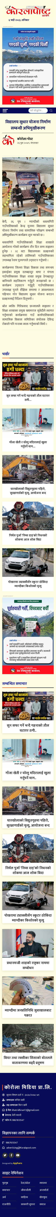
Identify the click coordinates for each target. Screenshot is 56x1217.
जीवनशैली (26, 1190)
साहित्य (24, 1197)
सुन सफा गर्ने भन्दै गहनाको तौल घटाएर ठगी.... (28, 397)
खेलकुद (43, 1197)
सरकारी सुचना (28, 1204)
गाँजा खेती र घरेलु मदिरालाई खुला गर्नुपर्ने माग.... (28, 444)
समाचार (6, 1190)
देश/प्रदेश (25, 1183)
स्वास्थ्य (43, 1183)
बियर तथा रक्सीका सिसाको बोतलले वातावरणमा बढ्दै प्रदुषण (28, 1060)
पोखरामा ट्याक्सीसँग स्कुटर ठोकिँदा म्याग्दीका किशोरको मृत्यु (28, 584)
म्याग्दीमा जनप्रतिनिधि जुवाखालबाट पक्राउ (28, 1012)
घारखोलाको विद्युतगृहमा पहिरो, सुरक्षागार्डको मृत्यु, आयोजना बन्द (28, 491)
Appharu (17, 1163)
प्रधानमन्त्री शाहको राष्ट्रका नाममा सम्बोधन (28, 965)
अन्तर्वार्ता (44, 1190)
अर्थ (4, 1197)
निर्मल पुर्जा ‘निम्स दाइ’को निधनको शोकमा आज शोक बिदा (28, 537)
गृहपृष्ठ (5, 1183)
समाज (43, 1204)
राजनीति (6, 1204)
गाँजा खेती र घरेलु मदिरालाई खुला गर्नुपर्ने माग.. (28, 775)
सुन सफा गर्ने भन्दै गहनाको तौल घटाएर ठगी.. (28, 728)
